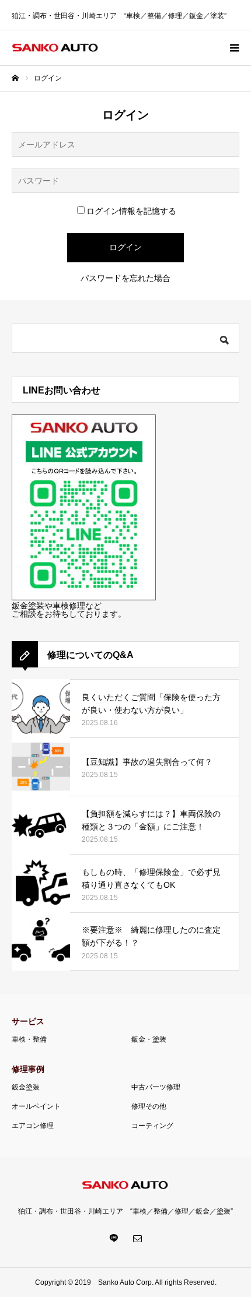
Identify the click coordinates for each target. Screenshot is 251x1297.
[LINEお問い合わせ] (84, 597)
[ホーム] (15, 78)
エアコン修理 (33, 1126)
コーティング (152, 1126)
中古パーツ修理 (155, 1087)
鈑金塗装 (26, 1087)
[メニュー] (233, 47)
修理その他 (148, 1106)
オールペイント (36, 1106)
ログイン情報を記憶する (131, 211)
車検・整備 (29, 1039)
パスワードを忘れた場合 (125, 278)
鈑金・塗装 (148, 1039)
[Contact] (137, 1238)
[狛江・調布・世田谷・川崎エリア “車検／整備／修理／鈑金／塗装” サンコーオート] (55, 48)
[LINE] (114, 1238)
